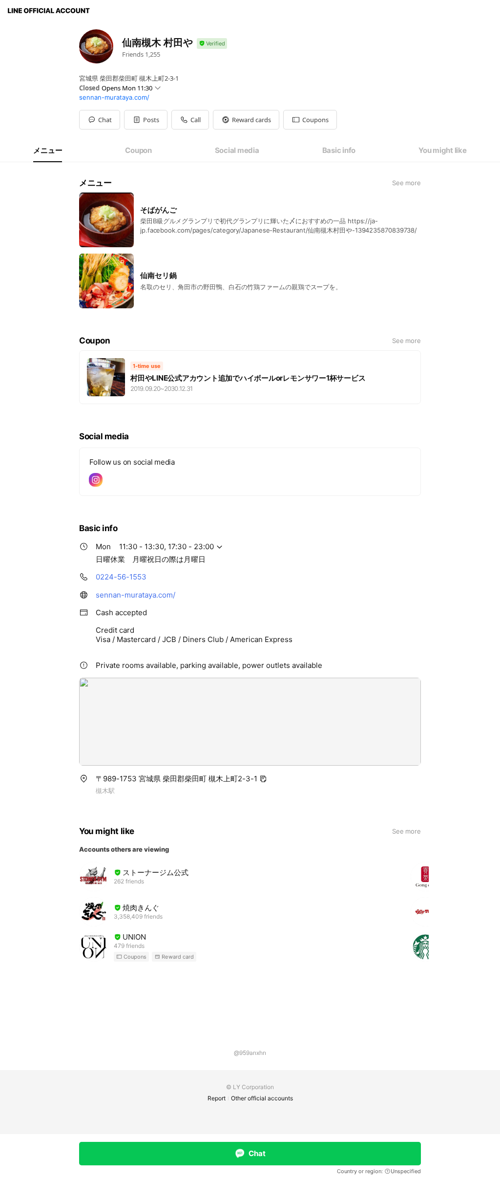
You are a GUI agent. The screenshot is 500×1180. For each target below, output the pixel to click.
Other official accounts (262, 1098)
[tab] (47, 150)
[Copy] (263, 779)
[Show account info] (212, 43)
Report (217, 1098)
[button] (145, 119)
